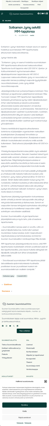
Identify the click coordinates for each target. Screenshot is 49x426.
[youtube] (42, 13)
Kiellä (25, 411)
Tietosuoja (20, 423)
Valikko (8, 21)
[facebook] (38, 13)
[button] (45, 381)
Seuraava (6, 291)
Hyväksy (24, 405)
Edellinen (8, 284)
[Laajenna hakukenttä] (2, 13)
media (32, 35)
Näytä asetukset (24, 417)
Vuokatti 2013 (21, 276)
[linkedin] (46, 13)
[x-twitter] (44, 13)
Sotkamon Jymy (8, 276)
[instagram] (40, 13)
